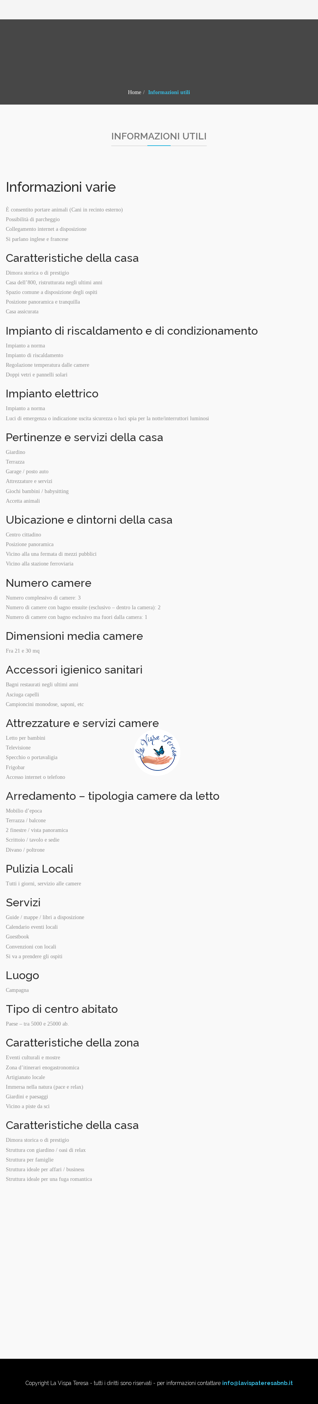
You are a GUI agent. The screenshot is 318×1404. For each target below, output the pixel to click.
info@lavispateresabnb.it (257, 1383)
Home (134, 92)
